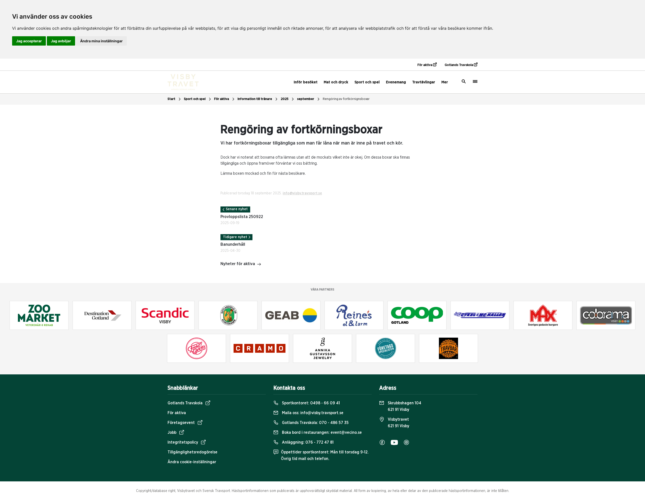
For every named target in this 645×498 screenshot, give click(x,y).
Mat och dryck (336, 82)
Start (171, 99)
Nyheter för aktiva (237, 264)
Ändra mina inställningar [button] (101, 41)
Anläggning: (307, 442)
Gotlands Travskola (459, 65)
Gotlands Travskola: (315, 423)
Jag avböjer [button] (61, 41)
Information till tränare (255, 99)
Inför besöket (305, 82)
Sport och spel (367, 82)
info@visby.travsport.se (302, 193)
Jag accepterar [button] (29, 41)
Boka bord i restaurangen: (321, 433)
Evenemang (396, 82)
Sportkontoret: (310, 403)
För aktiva (425, 65)
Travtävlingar (423, 82)
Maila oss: (312, 413)
